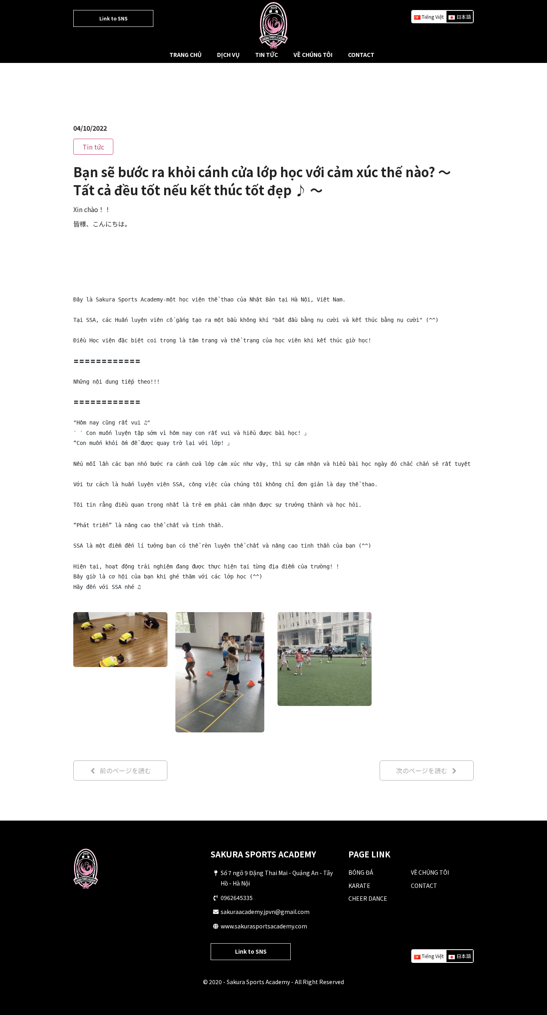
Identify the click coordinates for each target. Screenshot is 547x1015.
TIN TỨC (266, 55)
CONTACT (361, 55)
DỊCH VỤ (228, 55)
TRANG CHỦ (185, 55)
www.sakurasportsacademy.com (264, 926)
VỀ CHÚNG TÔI (313, 55)
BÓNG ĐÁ (360, 872)
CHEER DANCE (367, 898)
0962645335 (237, 898)
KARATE (359, 886)
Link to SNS (113, 18)
